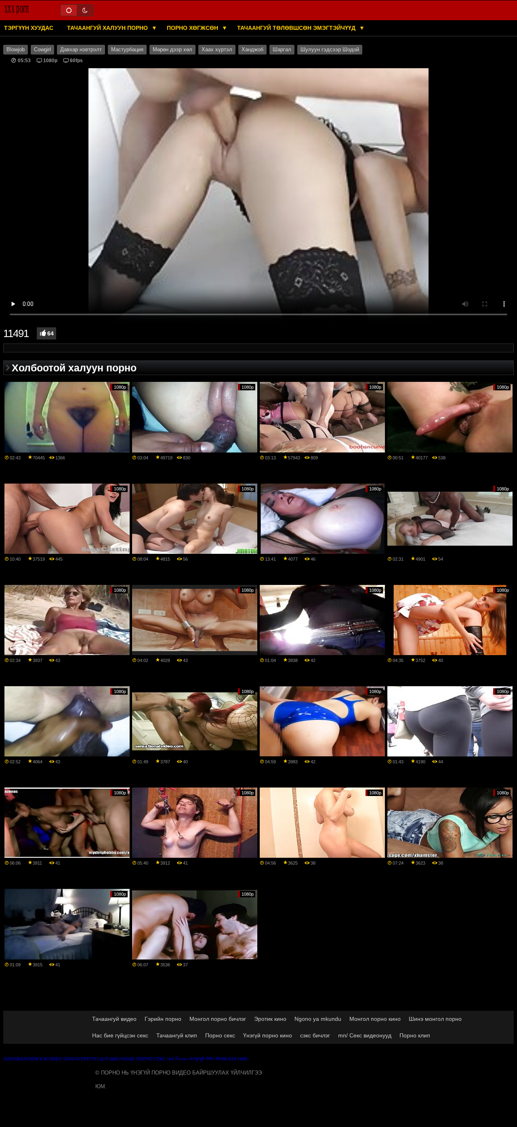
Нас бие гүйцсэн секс (120, 1035)
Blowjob (15, 49)
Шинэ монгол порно (435, 1019)
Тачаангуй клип (176, 1035)
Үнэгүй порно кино (267, 1035)
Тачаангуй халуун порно (108, 28)
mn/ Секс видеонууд (364, 1035)
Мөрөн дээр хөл (172, 49)
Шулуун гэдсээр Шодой (330, 49)
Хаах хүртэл (217, 49)
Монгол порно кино (375, 1019)
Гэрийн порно (163, 1019)
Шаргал (282, 49)
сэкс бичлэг (315, 1035)
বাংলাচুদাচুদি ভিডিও (202, 1058)
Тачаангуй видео (114, 1019)
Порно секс (220, 1035)
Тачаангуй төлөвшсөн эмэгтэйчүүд (297, 28)
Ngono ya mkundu (317, 1019)
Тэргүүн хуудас (28, 28)
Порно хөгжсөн (193, 28)
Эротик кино (270, 1019)
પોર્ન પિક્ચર (177, 1058)
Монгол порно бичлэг (217, 1019)
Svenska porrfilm (25, 1058)
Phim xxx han (231, 1058)
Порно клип (414, 1035)
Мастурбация (127, 49)
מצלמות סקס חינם (117, 1058)
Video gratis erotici (73, 1058)
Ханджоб (252, 49)
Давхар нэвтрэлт (81, 49)
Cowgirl (42, 49)
